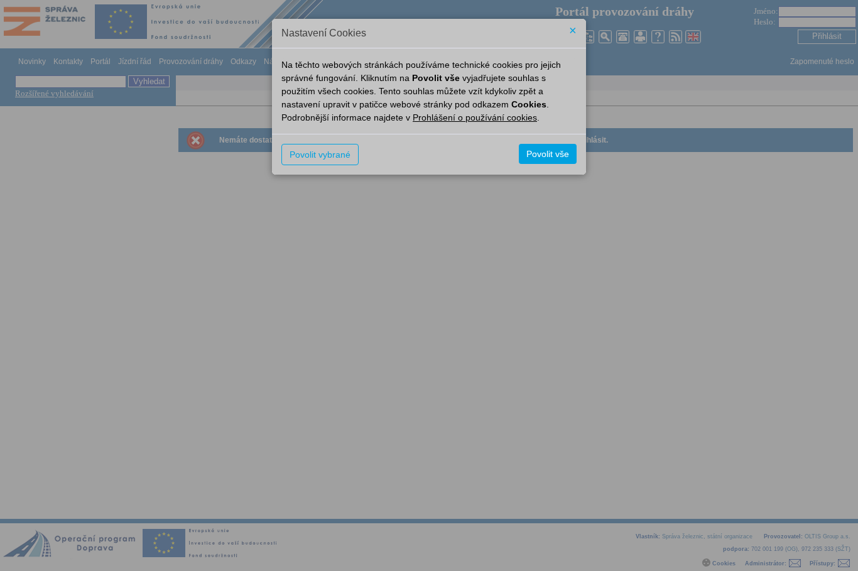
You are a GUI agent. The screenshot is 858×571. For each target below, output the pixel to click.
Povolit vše (547, 154)
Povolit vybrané (320, 155)
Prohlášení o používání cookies (475, 117)
